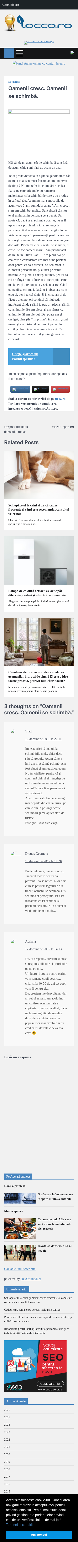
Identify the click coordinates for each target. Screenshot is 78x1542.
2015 (7, 1491)
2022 (7, 1439)
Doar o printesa (15, 1186)
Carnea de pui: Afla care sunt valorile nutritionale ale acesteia (54, 1224)
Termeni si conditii (19, 1525)
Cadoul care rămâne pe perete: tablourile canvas (32, 1309)
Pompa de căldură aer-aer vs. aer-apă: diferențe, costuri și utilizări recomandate (37, 593)
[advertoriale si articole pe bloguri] (35, 1391)
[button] (34, 1525)
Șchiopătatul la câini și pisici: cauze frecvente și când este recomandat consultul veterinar (38, 510)
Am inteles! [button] (39, 1534)
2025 (7, 1417)
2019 (7, 1461)
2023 (7, 1432)
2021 (7, 1447)
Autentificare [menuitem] (10, 4)
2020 (7, 1454)
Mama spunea (13, 1211)
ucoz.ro (60, 398)
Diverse (14, 81)
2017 (7, 1476)
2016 (7, 1484)
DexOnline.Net (31, 1279)
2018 (7, 1469)
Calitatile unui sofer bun (20, 1269)
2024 (7, 1424)
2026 (7, 1409)
